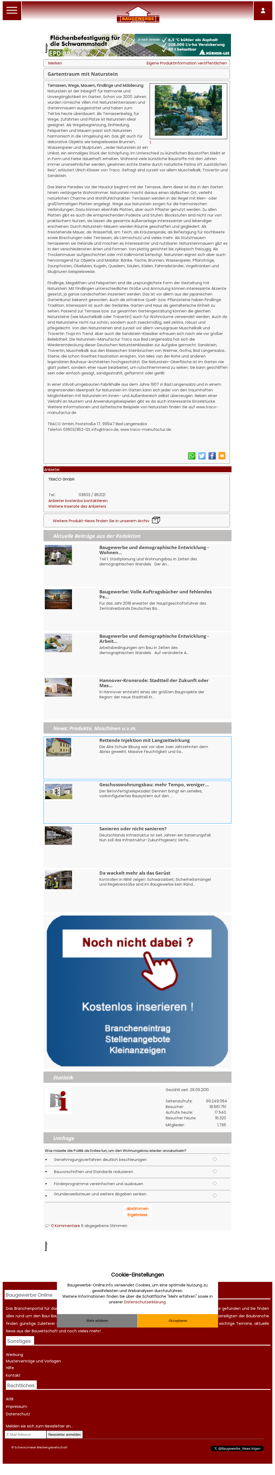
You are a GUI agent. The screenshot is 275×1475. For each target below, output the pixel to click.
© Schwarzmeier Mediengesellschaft (39, 1447)
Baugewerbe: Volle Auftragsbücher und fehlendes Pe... (155, 594)
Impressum (16, 1406)
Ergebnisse (137, 1214)
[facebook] (212, 458)
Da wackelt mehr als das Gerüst (134, 873)
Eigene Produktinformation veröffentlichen (187, 63)
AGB (9, 1399)
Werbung (14, 1354)
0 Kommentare (65, 1225)
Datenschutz (18, 1414)
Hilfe (10, 1368)
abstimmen (137, 1208)
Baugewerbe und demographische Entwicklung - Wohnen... (154, 550)
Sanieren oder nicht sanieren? (133, 828)
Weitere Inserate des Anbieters (77, 506)
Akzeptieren (178, 1321)
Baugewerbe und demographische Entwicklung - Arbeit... (154, 638)
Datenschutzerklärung (145, 1302)
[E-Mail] (222, 458)
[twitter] (202, 458)
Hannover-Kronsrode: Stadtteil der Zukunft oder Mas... (154, 682)
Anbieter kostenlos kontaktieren (78, 500)
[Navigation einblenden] (12, 13)
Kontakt (13, 1375)
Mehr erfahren (97, 1321)
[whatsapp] (192, 458)
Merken (55, 63)
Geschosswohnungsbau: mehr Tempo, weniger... (154, 784)
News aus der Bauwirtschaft (32, 1331)
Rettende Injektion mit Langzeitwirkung (144, 740)
